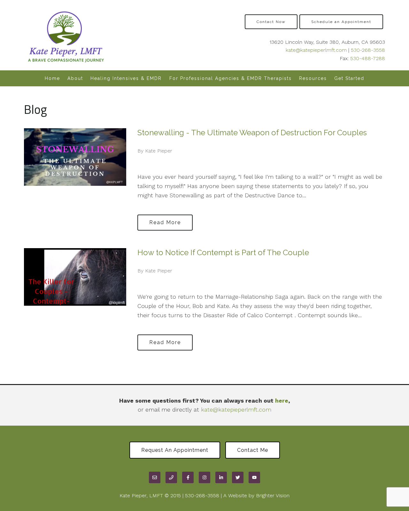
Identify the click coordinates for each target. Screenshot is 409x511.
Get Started (349, 78)
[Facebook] (188, 477)
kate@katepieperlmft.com (316, 50)
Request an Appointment (174, 450)
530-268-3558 (368, 50)
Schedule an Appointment (341, 22)
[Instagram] (204, 477)
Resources (313, 78)
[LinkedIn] (221, 477)
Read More (165, 222)
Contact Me (252, 450)
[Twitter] (237, 477)
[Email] (154, 477)
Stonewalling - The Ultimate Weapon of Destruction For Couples (252, 132)
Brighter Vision (272, 495)
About (75, 78)
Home (52, 78)
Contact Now (271, 22)
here (281, 400)
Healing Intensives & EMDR (126, 78)
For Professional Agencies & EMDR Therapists (230, 78)
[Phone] (171, 477)
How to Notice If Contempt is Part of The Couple (223, 252)
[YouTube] (254, 477)
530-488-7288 (367, 58)
